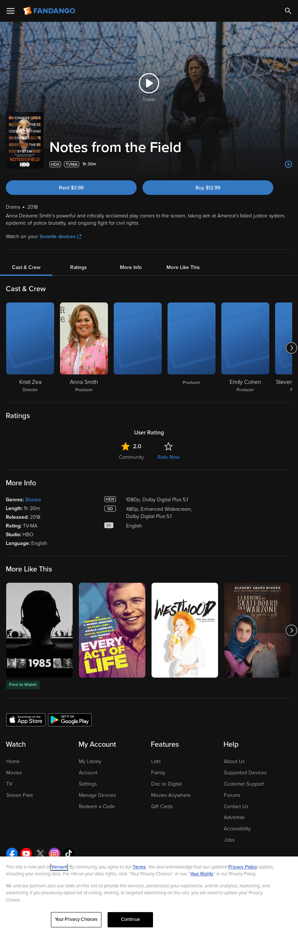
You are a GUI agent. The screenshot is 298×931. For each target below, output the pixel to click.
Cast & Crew (26, 267)
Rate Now (169, 457)
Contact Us (236, 806)
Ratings (78, 267)
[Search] (288, 11)
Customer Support (244, 784)
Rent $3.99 (71, 188)
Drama (33, 500)
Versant (59, 867)
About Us (234, 761)
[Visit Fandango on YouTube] (26, 853)
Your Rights (201, 874)
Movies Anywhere (171, 795)
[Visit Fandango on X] (40, 853)
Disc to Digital (166, 784)
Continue (130, 919)
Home (13, 761)
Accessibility (237, 829)
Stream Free (19, 795)
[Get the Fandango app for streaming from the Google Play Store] (70, 719)
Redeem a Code (97, 806)
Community (131, 457)
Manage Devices (97, 795)
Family (158, 773)
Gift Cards (162, 806)
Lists (156, 761)
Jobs (229, 840)
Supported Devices (245, 773)
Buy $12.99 (208, 188)
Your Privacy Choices (76, 919)
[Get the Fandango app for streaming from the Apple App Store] (26, 719)
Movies (14, 773)
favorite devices (58, 236)
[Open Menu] (10, 11)
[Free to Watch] (39, 630)
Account (88, 773)
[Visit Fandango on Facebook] (12, 853)
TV (9, 784)
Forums (232, 795)
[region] (149, 893)
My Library (90, 761)
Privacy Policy (242, 867)
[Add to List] (288, 164)
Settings (88, 784)
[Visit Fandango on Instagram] (54, 853)
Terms (139, 867)
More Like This (183, 267)
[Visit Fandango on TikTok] (69, 853)
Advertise (234, 817)
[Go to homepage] (50, 11)
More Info (131, 267)
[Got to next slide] (291, 348)
